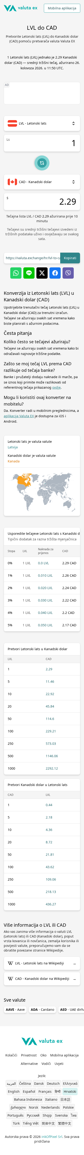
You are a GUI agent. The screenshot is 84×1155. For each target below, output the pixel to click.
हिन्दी (57, 1091)
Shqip (47, 1115)
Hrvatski (70, 1091)
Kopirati (70, 258)
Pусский (33, 1115)
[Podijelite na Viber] (68, 273)
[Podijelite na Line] (29, 273)
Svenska (61, 1115)
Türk (16, 1123)
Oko (43, 1055)
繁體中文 (64, 1123)
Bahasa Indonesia (28, 1099)
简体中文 (48, 1123)
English (14, 1091)
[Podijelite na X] (42, 273)
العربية (11, 1083)
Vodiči (46, 1063)
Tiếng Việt (30, 1123)
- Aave (15, 1009)
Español (29, 1091)
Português (15, 1115)
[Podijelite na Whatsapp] (15, 273)
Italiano (51, 1099)
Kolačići (11, 1055)
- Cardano (42, 1009)
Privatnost (29, 1055)
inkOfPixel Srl (52, 1136)
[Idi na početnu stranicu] (20, 8)
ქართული (18, 1107)
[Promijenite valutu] (42, 162)
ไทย (74, 1115)
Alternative (29, 1063)
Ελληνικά (70, 1083)
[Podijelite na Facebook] (55, 273)
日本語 (65, 1099)
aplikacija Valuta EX (19, 416)
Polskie (68, 1107)
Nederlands (50, 1107)
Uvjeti (59, 1063)
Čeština (25, 1083)
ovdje (56, 387)
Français (45, 1091)
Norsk (33, 1107)
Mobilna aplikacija (62, 8)
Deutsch (53, 1083)
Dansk (39, 1083)
